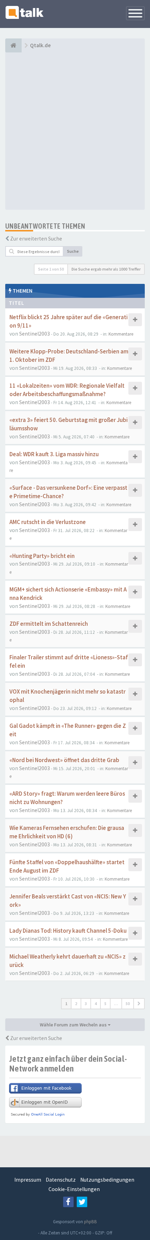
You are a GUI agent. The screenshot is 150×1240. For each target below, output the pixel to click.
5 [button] (105, 1003)
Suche (73, 251)
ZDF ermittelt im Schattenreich (48, 624)
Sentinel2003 (34, 333)
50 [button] (128, 1003)
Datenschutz (61, 1179)
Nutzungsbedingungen (107, 1179)
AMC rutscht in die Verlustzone (47, 522)
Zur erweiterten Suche (36, 238)
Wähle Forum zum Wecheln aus (74, 1025)
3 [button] (86, 1003)
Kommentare (120, 334)
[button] (139, 1003)
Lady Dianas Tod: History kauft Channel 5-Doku (68, 930)
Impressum (27, 1179)
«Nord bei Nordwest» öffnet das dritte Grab (64, 760)
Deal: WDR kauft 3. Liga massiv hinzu (54, 454)
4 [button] (96, 1003)
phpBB (90, 1222)
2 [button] (76, 1003)
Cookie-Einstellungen (74, 1189)
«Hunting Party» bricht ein (42, 556)
